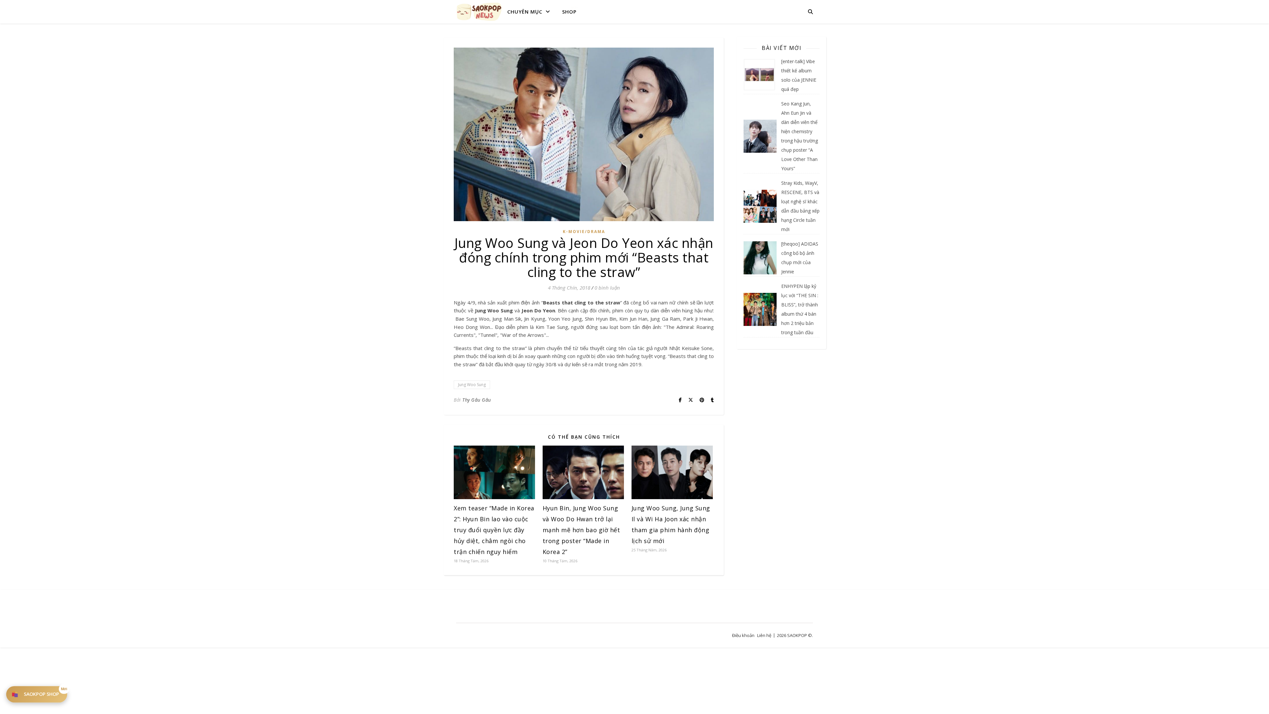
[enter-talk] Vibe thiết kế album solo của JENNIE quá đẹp (798, 75)
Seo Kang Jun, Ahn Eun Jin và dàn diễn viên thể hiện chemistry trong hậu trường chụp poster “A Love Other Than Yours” (799, 136)
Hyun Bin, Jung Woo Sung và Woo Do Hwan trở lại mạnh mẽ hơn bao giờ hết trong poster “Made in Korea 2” (581, 530)
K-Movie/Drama (584, 231)
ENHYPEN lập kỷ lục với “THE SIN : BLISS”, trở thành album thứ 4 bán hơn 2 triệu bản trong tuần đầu (799, 309)
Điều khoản (743, 635)
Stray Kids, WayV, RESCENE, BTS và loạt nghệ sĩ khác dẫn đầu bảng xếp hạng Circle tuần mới (800, 206)
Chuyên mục (524, 11)
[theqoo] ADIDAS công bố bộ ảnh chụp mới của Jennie (799, 258)
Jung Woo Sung (472, 384)
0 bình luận (607, 287)
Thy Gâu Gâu (476, 400)
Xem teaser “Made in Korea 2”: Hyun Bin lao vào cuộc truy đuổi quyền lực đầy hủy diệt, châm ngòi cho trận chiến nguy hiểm (494, 530)
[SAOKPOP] (479, 11)
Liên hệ (764, 635)
